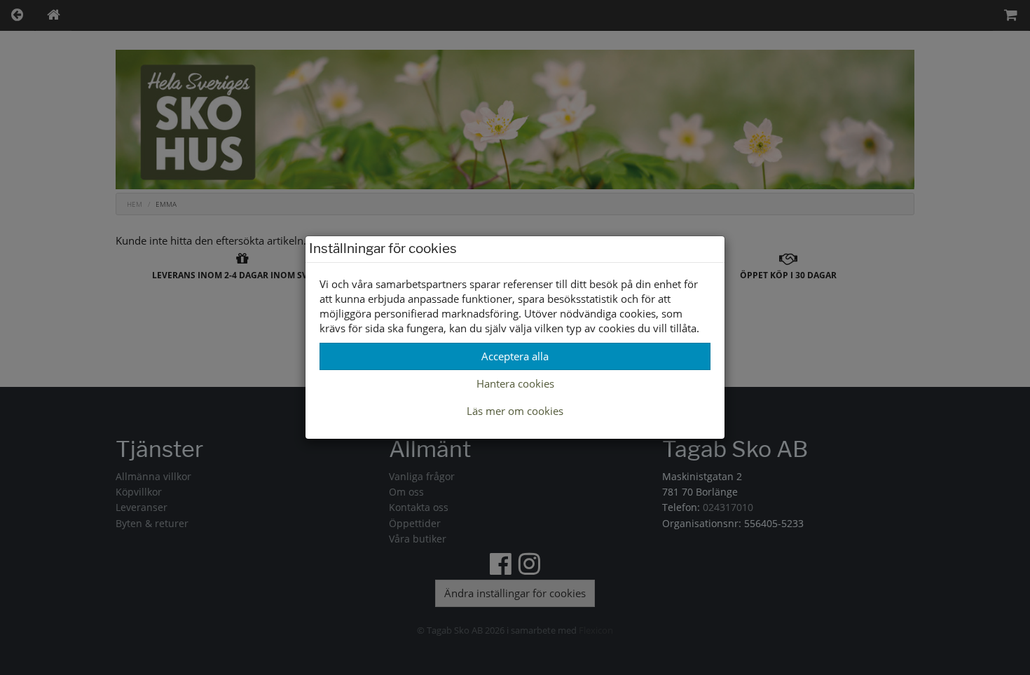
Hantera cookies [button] (515, 383)
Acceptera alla (515, 356)
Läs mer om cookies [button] (515, 411)
